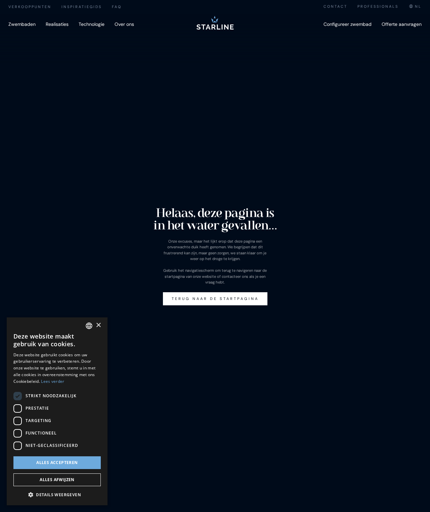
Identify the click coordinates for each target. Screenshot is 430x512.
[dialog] (57, 411)
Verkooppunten (29, 6)
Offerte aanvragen (402, 24)
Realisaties (57, 24)
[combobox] (415, 6)
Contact (335, 6)
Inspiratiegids (81, 6)
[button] (57, 495)
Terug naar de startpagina (215, 298)
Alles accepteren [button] (57, 462)
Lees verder (52, 381)
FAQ (117, 6)
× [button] (98, 325)
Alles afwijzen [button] (57, 479)
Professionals (377, 6)
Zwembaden (22, 24)
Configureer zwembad (348, 24)
